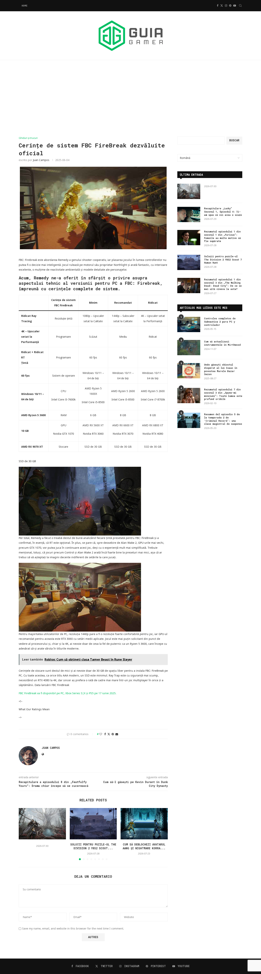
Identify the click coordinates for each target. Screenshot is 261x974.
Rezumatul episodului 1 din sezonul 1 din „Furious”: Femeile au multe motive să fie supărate (222, 236)
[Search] (240, 5)
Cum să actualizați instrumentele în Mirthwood (222, 343)
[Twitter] (221, 5)
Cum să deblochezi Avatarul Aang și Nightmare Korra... (144, 846)
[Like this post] (100, 734)
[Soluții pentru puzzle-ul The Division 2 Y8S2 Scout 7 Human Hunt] (93, 823)
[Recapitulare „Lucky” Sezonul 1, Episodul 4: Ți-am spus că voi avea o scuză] (188, 214)
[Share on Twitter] (108, 734)
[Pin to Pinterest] (113, 734)
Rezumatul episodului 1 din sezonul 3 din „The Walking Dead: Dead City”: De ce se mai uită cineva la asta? (223, 284)
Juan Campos (41, 160)
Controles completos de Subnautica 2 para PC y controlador (220, 321)
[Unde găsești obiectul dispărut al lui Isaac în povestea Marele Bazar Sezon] (188, 370)
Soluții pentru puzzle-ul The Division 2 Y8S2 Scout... (93, 846)
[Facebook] (217, 5)
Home (24, 5)
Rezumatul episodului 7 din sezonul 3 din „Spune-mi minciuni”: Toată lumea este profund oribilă (223, 394)
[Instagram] (226, 5)
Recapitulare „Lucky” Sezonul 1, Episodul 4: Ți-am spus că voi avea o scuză (223, 211)
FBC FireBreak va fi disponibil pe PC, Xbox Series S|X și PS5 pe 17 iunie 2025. (67, 693)
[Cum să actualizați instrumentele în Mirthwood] (188, 347)
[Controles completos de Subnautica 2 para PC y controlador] (188, 324)
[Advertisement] (130, 98)
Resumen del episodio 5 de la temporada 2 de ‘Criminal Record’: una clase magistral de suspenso (223, 419)
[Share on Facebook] (105, 734)
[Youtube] (234, 5)
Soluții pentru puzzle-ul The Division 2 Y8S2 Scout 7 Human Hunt (223, 259)
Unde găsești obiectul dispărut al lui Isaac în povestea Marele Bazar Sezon (220, 369)
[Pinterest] (230, 5)
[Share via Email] (116, 734)
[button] (24, 834)
